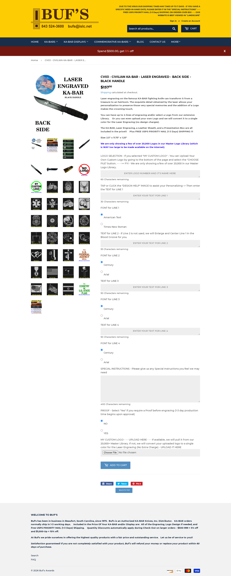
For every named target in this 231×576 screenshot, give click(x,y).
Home (35, 41)
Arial (106, 274)
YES (106, 433)
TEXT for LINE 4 (110, 324)
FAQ (33, 559)
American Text (112, 217)
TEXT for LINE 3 (110, 280)
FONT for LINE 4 (110, 343)
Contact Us (157, 41)
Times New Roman (115, 226)
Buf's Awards (46, 570)
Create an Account (190, 21)
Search (35, 555)
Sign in (173, 21)
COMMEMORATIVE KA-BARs (111, 41)
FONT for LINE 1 (110, 207)
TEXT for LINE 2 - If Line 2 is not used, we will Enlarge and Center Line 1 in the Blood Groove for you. (147, 235)
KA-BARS (50, 41)
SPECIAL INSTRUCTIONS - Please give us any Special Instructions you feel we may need (150, 370)
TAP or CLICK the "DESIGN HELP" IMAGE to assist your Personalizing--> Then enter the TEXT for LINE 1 (150, 187)
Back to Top (124, 490)
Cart (193, 28)
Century (108, 264)
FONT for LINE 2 (110, 255)
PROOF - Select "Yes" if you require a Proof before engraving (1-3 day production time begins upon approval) (149, 412)
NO (106, 423)
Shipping (106, 92)
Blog (140, 41)
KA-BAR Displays (75, 41)
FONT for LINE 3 (110, 299)
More (175, 41)
